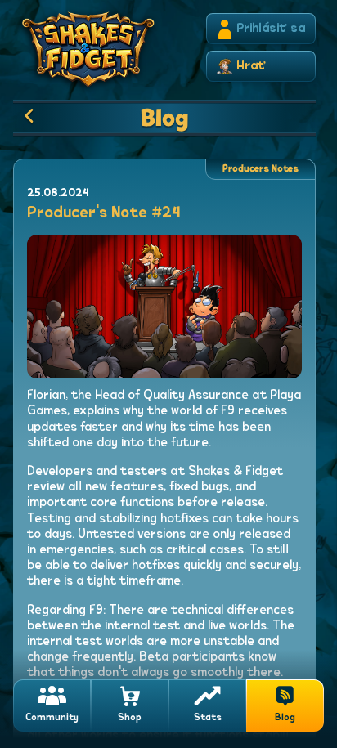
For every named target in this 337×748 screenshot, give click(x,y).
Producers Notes (260, 169)
